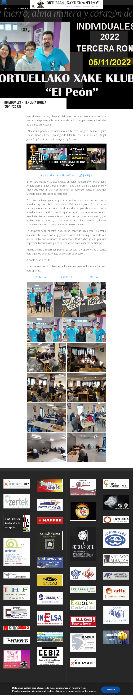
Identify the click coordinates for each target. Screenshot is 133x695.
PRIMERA (41, 277)
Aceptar (110, 689)
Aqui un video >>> (51, 175)
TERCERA (92, 277)
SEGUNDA (66, 277)
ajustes (92, 691)
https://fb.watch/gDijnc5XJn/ (76, 175)
